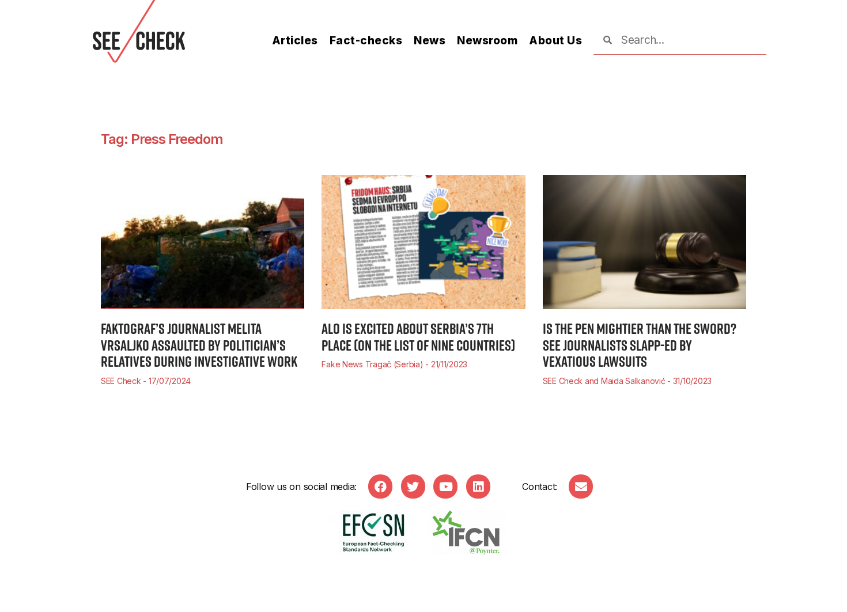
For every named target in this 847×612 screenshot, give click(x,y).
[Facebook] (380, 486)
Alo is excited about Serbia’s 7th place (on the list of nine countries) (418, 337)
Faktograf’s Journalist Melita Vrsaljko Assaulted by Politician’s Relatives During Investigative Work (199, 345)
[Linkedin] (478, 486)
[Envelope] (581, 486)
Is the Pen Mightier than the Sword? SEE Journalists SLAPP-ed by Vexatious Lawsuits (639, 345)
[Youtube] (445, 486)
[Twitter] (413, 486)
